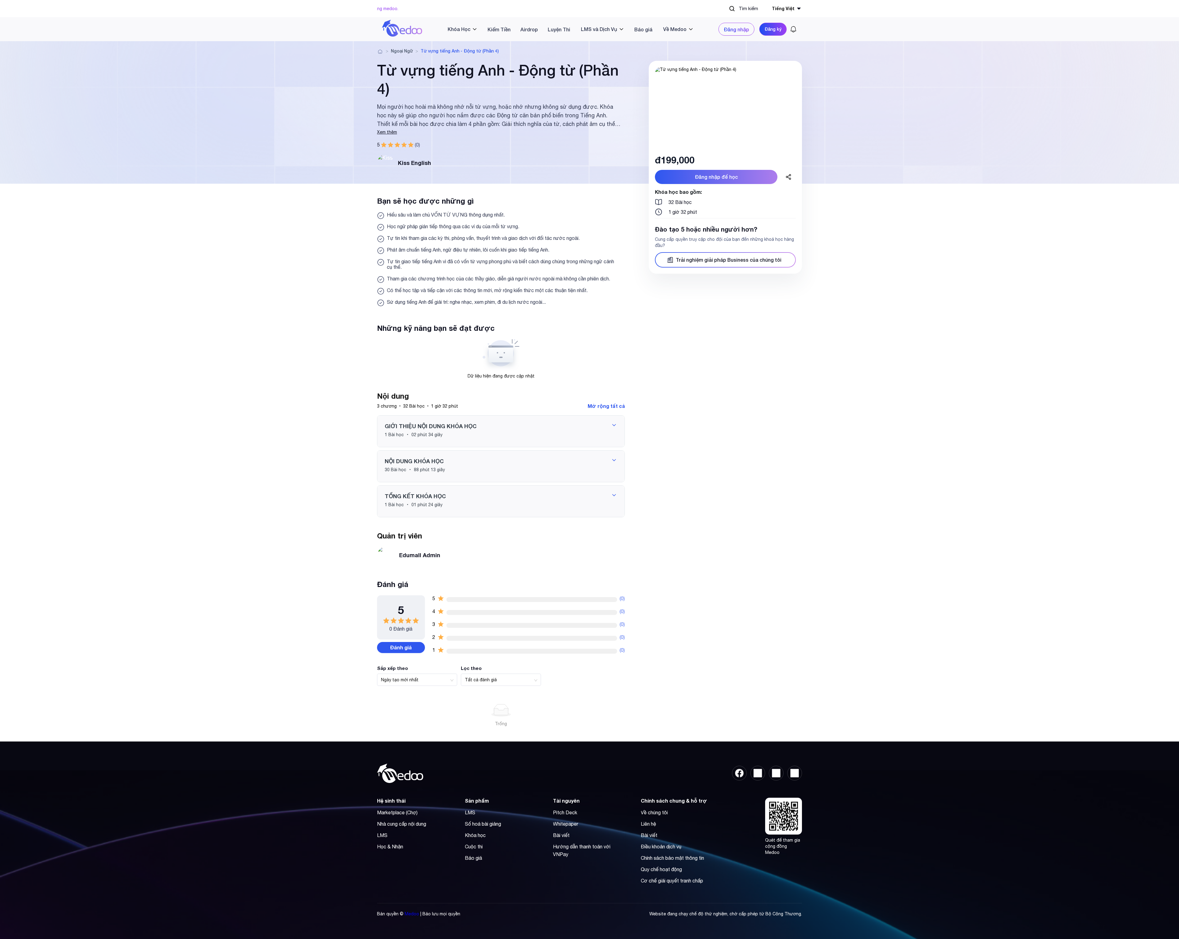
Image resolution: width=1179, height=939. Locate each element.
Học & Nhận (390, 846)
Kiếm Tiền (499, 29)
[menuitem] (460, 29)
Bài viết (561, 835)
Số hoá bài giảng (483, 824)
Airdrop (529, 29)
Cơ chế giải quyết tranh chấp (672, 880)
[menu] (570, 29)
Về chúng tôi (654, 812)
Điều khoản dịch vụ (661, 846)
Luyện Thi (559, 29)
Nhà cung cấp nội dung (401, 824)
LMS (382, 835)
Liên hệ (648, 824)
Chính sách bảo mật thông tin (672, 858)
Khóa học (475, 835)
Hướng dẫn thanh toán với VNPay (581, 850)
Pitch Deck (565, 812)
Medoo (412, 913)
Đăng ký (773, 29)
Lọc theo (471, 668)
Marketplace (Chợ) (397, 812)
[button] (501, 431)
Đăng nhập (736, 29)
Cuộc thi (474, 846)
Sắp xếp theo (392, 668)
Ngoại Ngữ (402, 51)
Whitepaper (565, 824)
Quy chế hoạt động (661, 869)
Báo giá (643, 29)
